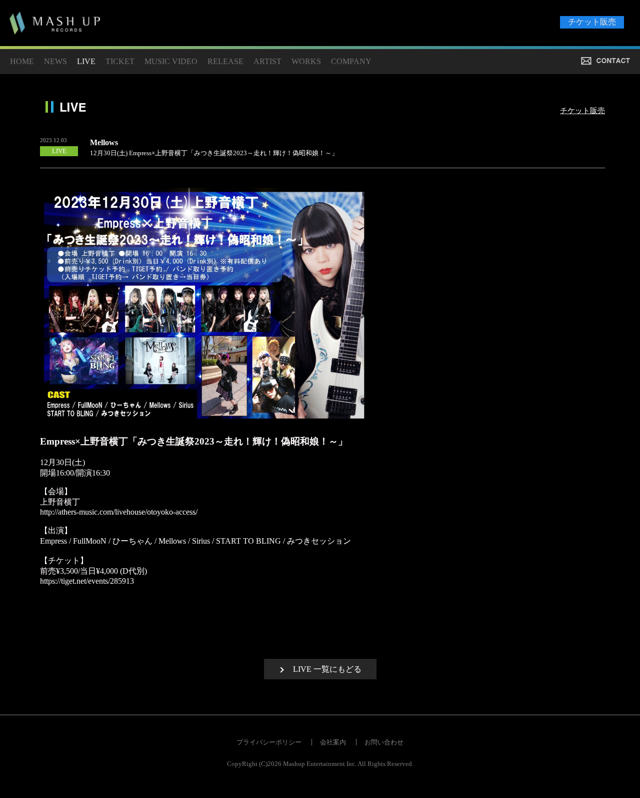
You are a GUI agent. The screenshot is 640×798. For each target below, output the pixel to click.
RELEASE (226, 61)
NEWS (55, 61)
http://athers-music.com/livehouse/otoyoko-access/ (119, 512)
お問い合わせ (384, 742)
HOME (22, 61)
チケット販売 (592, 22)
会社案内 (333, 742)
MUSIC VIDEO (171, 61)
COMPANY (351, 61)
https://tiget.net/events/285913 (87, 581)
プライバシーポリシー (269, 742)
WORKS (306, 61)
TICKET (120, 61)
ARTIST (268, 61)
